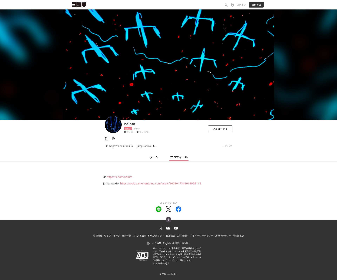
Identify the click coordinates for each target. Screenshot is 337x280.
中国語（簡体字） (181, 243)
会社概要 (97, 235)
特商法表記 (238, 235)
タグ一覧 (126, 235)
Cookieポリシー (223, 235)
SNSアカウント (156, 235)
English (167, 243)
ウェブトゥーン (112, 235)
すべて (228, 146)
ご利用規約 (182, 235)
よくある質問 (139, 235)
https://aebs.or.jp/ (161, 263)
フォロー (220, 128)
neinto (129, 123)
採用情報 (170, 235)
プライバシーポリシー (201, 235)
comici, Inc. (172, 273)
